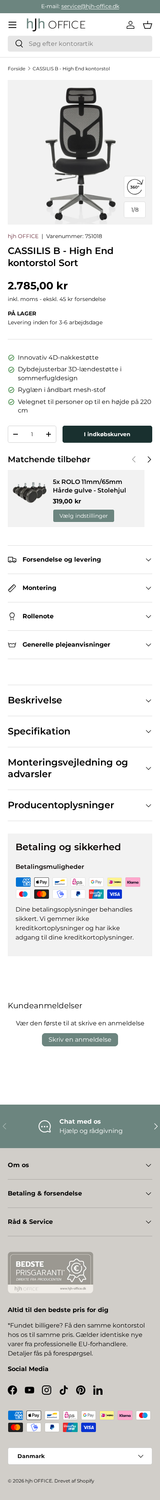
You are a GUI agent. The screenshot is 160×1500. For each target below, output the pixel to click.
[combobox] (80, 44)
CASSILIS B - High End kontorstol (71, 68)
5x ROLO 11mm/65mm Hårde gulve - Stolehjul (89, 486)
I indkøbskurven (107, 434)
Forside (16, 68)
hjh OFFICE (23, 236)
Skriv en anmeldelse (80, 1039)
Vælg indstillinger (83, 515)
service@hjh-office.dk (90, 6)
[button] (147, 24)
